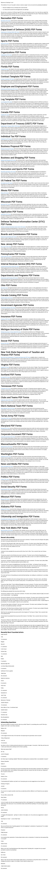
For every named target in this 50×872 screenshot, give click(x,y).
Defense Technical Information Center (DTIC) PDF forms (13, 226)
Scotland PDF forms (5, 377)
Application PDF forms (6, 214)
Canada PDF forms (5, 114)
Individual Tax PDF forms (6, 139)
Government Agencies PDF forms (8, 307)
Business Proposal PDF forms (7, 148)
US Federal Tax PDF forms (6, 183)
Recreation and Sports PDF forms (8, 171)
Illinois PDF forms (5, 193)
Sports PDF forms (5, 43)
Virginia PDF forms (5, 367)
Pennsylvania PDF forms (6, 256)
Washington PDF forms (6, 456)
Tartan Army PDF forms (6, 418)
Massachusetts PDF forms (7, 446)
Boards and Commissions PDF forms (8, 236)
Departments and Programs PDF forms (9, 278)
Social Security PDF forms (6, 489)
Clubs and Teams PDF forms (7, 400)
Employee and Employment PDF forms (9, 89)
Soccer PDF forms (5, 343)
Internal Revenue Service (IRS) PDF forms (10, 266)
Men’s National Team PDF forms (8, 408)
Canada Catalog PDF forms (7, 297)
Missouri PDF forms (5, 499)
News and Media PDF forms (7, 466)
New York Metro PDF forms (7, 530)
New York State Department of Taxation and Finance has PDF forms (15, 357)
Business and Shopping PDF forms (8, 160)
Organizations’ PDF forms (6, 54)
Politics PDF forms (5, 479)
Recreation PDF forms (6, 20)
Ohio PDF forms (4, 287)
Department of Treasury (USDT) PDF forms (10, 126)
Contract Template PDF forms (7, 79)
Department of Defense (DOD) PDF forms (10, 32)
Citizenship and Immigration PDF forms (9, 519)
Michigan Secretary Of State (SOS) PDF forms (11, 332)
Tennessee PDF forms (6, 388)
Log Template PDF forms (6, 101)
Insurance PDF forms (5, 319)
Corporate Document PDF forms (8, 436)
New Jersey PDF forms (6, 246)
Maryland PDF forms (5, 428)
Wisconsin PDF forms (5, 204)
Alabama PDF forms (5, 509)
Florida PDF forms (5, 69)
